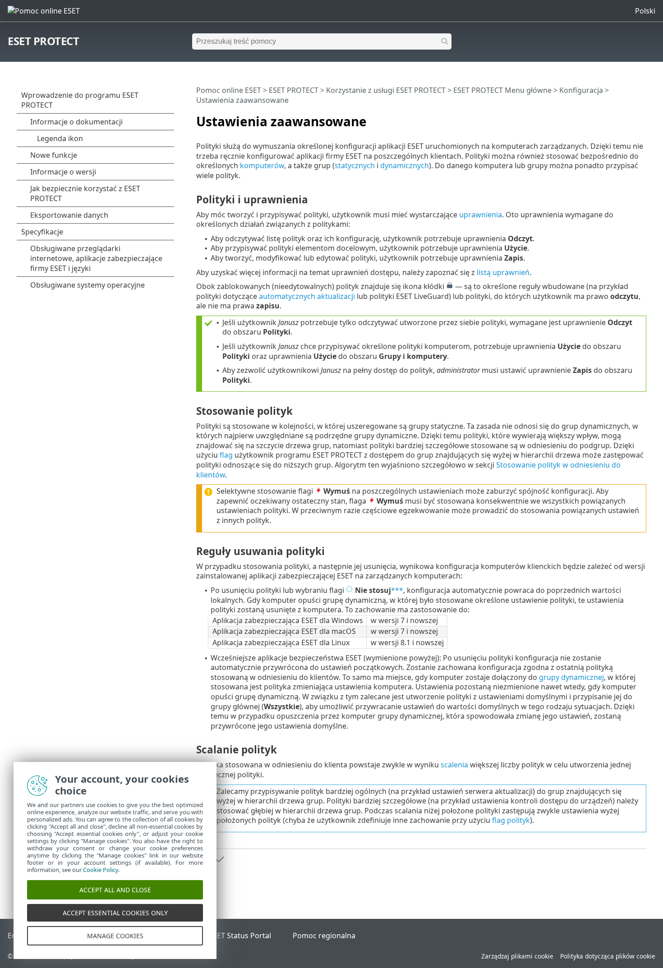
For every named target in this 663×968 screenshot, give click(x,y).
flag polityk (511, 820)
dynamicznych (404, 165)
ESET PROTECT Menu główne (502, 90)
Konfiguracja (581, 90)
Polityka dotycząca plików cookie (607, 956)
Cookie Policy (100, 870)
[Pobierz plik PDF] (628, 118)
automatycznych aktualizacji (307, 296)
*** (397, 590)
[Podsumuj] (641, 118)
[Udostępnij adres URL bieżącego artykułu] (614, 118)
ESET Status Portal (240, 935)
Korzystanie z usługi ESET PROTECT (386, 90)
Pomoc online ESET (228, 90)
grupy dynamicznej (571, 677)
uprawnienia (480, 215)
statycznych (355, 165)
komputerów (262, 165)
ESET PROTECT (43, 40)
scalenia (454, 765)
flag (226, 455)
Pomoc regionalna (324, 935)
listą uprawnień (503, 272)
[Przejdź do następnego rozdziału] (219, 859)
